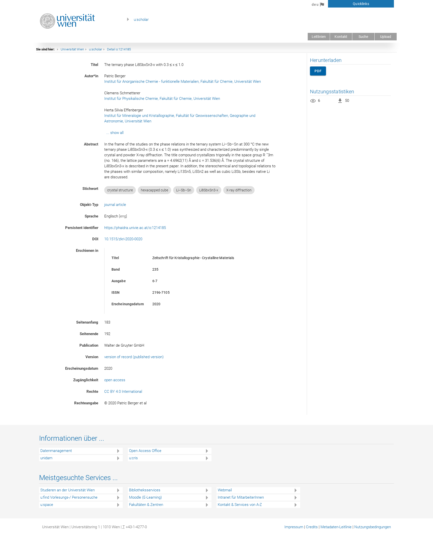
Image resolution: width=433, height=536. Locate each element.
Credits (312, 527)
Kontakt (341, 37)
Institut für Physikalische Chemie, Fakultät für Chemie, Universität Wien (162, 98)
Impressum (293, 527)
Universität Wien (72, 49)
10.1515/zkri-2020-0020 (123, 239)
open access (114, 380)
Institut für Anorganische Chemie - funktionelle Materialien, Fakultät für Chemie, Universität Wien (182, 81)
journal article (115, 204)
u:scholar (141, 19)
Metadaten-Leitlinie (336, 527)
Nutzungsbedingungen (372, 527)
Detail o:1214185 (119, 49)
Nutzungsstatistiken (332, 92)
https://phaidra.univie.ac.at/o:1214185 (135, 227)
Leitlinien (319, 37)
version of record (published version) (134, 357)
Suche (363, 37)
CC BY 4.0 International (123, 391)
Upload (385, 37)
